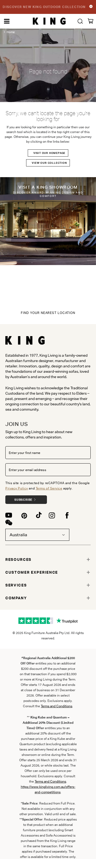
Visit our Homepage (49, 153)
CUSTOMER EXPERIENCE (31, 572)
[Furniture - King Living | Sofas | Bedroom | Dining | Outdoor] (49, 21)
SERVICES (16, 585)
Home (11, 32)
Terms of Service (49, 488)
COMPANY (16, 598)
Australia (18, 534)
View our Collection (49, 163)
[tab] (48, 559)
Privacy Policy (16, 488)
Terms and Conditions (50, 781)
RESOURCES (18, 559)
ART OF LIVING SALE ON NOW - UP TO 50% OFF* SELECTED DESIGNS (44, 6)
